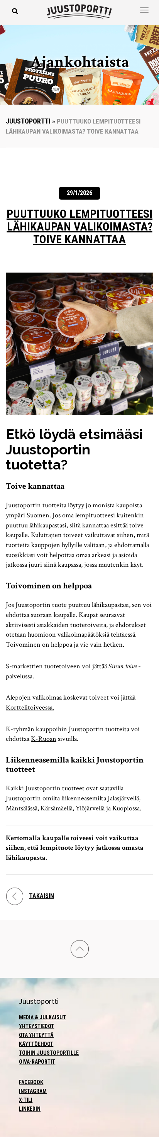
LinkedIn (30, 1109)
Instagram (33, 1091)
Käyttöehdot (36, 1044)
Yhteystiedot (36, 1026)
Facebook (31, 1082)
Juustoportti (28, 121)
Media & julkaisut (42, 1017)
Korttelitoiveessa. (30, 707)
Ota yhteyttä (36, 1035)
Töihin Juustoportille (49, 1053)
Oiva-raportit (37, 1062)
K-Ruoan (43, 738)
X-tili (25, 1100)
